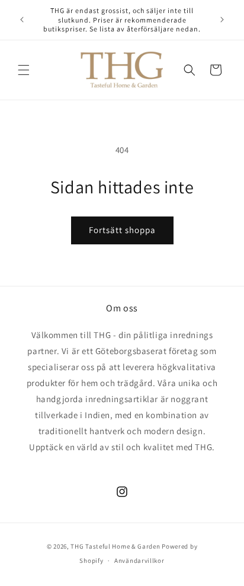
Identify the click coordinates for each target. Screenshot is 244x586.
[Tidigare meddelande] (22, 20)
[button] (24, 70)
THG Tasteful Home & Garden (115, 546)
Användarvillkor (139, 560)
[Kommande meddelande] (222, 20)
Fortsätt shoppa (122, 229)
